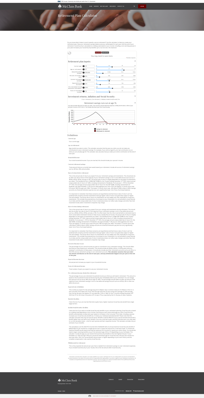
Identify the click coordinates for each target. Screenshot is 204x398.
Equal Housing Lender (139, 390)
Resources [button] (113, 6)
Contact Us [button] (120, 6)
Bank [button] (90, 6)
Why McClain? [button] (104, 6)
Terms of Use (130, 379)
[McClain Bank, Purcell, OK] (70, 6)
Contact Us (111, 379)
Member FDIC (128, 390)
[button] (102, 61)
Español (120, 379)
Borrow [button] (96, 6)
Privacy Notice (141, 379)
